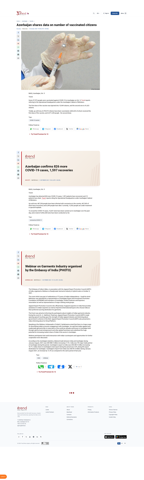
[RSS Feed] (40, 436)
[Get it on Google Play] (121, 437)
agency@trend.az (21, 425)
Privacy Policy (112, 412)
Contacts (69, 414)
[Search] (93, 13)
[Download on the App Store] (109, 437)
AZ (122, 443)
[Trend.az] (23, 13)
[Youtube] (29, 436)
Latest (47, 409)
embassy (45, 358)
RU (125, 443)
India (38, 358)
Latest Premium (50, 412)
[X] (26, 436)
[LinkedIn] (37, 436)
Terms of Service (113, 409)
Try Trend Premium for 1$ (39, 134)
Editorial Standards (72, 417)
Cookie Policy (112, 417)
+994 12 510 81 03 (21, 423)
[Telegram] (33, 436)
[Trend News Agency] (22, 408)
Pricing (89, 409)
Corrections (70, 419)
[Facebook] (22, 436)
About (68, 409)
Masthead (69, 412)
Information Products (93, 412)
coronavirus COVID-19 (36, 220)
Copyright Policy (113, 414)
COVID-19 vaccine (34, 120)
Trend (83, 100)
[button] (18, 32)
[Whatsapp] (18, 436)
